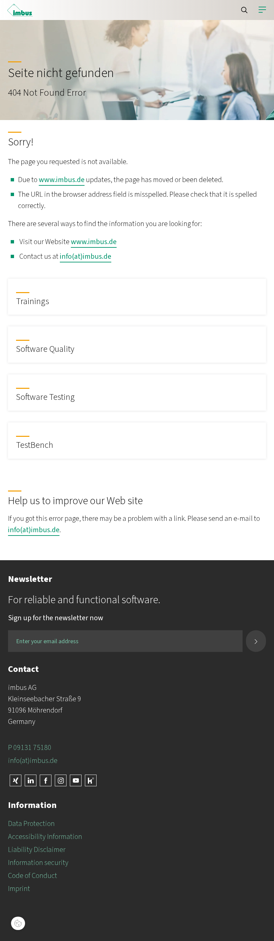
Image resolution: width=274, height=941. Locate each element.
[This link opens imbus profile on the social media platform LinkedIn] (30, 780)
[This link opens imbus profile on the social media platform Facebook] (45, 780)
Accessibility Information (45, 836)
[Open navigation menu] (262, 10)
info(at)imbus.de (85, 256)
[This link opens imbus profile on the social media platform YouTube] (76, 780)
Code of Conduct (32, 875)
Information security (38, 862)
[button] (244, 10)
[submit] (256, 641)
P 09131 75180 (29, 747)
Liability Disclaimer (36, 849)
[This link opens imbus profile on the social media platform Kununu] (91, 780)
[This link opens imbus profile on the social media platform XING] (15, 780)
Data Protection (31, 823)
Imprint (19, 888)
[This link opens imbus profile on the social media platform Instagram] (60, 780)
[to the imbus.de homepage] (20, 10)
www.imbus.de (62, 179)
